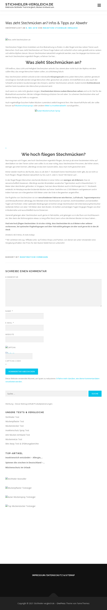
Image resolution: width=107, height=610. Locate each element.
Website (9, 334)
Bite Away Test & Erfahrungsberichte (22, 443)
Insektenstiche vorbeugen (34, 257)
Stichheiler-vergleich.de (29, 4)
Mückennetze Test (13, 439)
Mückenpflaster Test (14, 421)
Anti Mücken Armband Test (17, 434)
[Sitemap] (57, 583)
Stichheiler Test (12, 417)
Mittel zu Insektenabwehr (55, 105)
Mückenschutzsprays (24, 105)
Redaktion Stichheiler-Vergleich (60, 28)
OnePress (61, 603)
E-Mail (9, 323)
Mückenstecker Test (14, 426)
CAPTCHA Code (13, 361)
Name (9, 311)
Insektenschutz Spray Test (17, 430)
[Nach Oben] (54, 597)
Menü (99, 5)
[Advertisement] (53, 533)
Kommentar (11, 277)
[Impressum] (50, 583)
